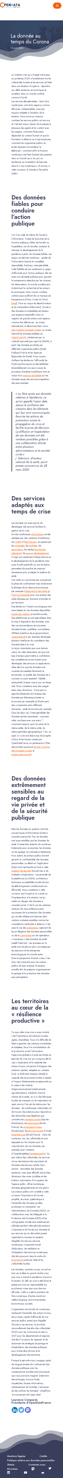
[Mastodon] (28, 1410)
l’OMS (18, 542)
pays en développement (37, 553)
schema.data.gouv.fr (21, 754)
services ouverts (35, 1130)
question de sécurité (21, 871)
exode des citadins (20, 614)
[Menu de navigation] (57, 6)
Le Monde (40, 549)
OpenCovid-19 (18, 337)
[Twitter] (21, 1410)
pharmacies (33, 1123)
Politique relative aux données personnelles (30, 1460)
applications (32, 927)
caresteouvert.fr (37, 1153)
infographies (37, 534)
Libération (16, 553)
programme (17, 1260)
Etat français (30, 542)
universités (19, 545)
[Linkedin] (15, 1410)
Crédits (43, 1456)
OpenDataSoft (18, 637)
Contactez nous (36, 1464)
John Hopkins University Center (26, 330)
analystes (33, 545)
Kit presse (12, 1469)
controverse (26, 935)
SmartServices (18, 1134)
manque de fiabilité (32, 375)
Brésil (14, 303)
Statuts (10, 1464)
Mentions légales (16, 1456)
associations (17, 549)
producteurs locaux (32, 1127)
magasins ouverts (32, 1119)
